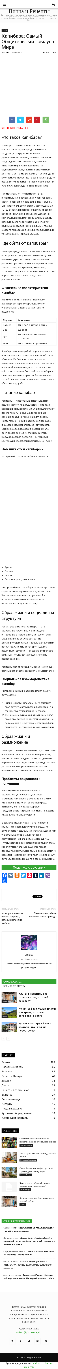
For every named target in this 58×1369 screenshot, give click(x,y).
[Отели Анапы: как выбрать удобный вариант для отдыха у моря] (9, 1172)
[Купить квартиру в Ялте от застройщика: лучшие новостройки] (9, 1027)
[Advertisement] (29, 85)
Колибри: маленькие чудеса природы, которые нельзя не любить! (12, 918)
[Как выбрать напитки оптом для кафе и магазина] (9, 1157)
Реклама (7, 1071)
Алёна (6, 52)
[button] (53, 4)
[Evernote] (12, 1341)
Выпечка (7, 1094)
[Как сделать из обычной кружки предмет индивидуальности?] (9, 1187)
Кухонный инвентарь (15, 1118)
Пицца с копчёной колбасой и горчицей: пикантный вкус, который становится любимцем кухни (29, 1241)
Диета (5, 1085)
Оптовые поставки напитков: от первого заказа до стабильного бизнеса (37, 1140)
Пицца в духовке (12, 1108)
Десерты (7, 1104)
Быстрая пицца (11, 1099)
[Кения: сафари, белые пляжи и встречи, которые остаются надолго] (9, 1012)
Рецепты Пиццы (12, 1076)
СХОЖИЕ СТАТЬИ (12, 981)
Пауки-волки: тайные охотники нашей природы (42, 915)
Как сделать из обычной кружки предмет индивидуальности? (34, 1185)
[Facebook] (21, 1341)
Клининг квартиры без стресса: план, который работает (34, 997)
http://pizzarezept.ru (29, 959)
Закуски (6, 1080)
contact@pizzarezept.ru (29, 1332)
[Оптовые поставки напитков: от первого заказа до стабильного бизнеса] (9, 1142)
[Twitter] (29, 1341)
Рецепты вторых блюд (15, 1090)
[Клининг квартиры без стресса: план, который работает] (9, 997)
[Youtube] (46, 1341)
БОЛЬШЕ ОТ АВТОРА (14, 986)
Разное (4, 30)
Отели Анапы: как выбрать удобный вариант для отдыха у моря (36, 1170)
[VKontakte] (37, 1341)
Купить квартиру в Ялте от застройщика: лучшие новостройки (36, 1027)
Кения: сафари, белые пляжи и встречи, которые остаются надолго (37, 1012)
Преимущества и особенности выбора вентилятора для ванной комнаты (27, 1264)
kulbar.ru (38, 1363)
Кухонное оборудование (17, 1113)
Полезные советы (12, 1067)
